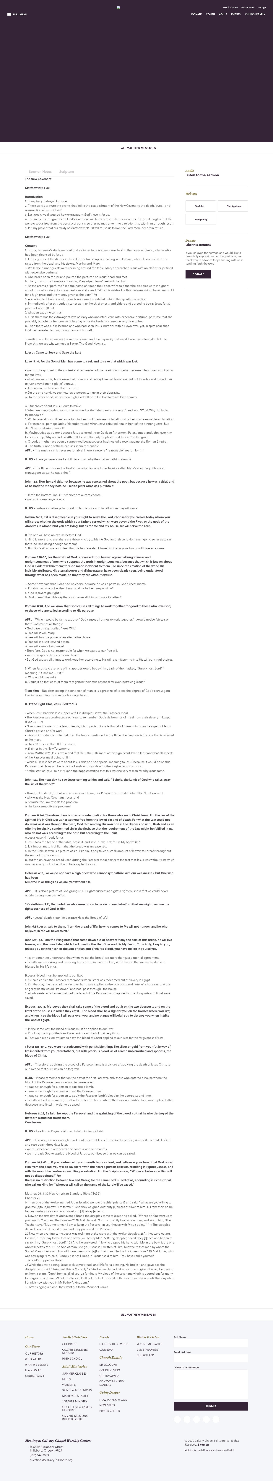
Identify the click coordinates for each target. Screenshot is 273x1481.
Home (29, 1337)
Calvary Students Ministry (75, 1351)
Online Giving (109, 1370)
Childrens (69, 1344)
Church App (145, 1355)
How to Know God (113, 1400)
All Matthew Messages (138, 148)
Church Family (255, 14)
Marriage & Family (75, 1396)
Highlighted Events (114, 1344)
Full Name (180, 1337)
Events (236, 14)
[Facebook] (177, 1419)
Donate (196, 14)
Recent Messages (149, 1344)
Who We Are (34, 1359)
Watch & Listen (230, 7)
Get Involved (109, 1376)
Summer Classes (74, 1373)
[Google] (216, 1419)
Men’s (66, 1379)
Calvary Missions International (75, 1417)
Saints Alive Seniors (77, 1390)
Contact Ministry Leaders (111, 1383)
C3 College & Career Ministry (77, 1408)
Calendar (106, 1350)
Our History (34, 1353)
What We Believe (36, 1365)
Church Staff (34, 1376)
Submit (210, 1406)
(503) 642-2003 (39, 1455)
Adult (223, 14)
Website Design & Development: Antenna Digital (209, 1450)
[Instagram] (206, 1419)
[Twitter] (187, 1419)
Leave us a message (186, 1367)
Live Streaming (147, 1350)
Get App (262, 7)
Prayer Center (109, 1411)
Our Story (32, 1347)
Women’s (69, 1385)
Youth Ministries (74, 1337)
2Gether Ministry (74, 1401)
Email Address (182, 1352)
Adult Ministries (74, 1367)
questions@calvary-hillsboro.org (51, 1460)
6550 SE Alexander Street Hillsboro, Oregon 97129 (46, 1448)
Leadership (33, 1370)
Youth (210, 14)
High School (72, 1358)
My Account (108, 1365)
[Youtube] (196, 1419)
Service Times (247, 7)
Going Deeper (109, 1393)
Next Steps (107, 1405)
